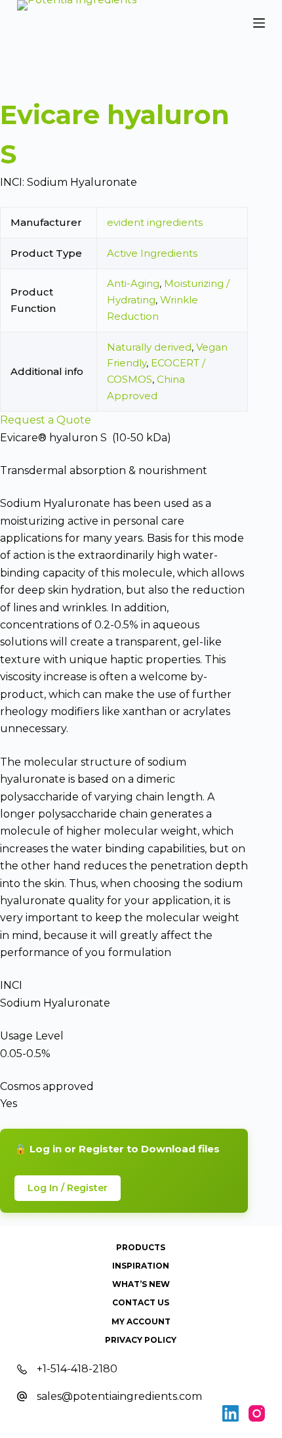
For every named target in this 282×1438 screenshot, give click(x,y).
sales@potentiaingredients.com (119, 1396)
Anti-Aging (133, 283)
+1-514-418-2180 (77, 1368)
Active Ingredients (152, 253)
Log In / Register (68, 1188)
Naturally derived (149, 347)
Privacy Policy (140, 1340)
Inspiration (140, 1266)
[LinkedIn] (230, 1413)
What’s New (141, 1284)
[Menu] (259, 23)
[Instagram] (257, 1413)
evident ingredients (155, 222)
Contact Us (140, 1302)
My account (141, 1321)
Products (140, 1247)
